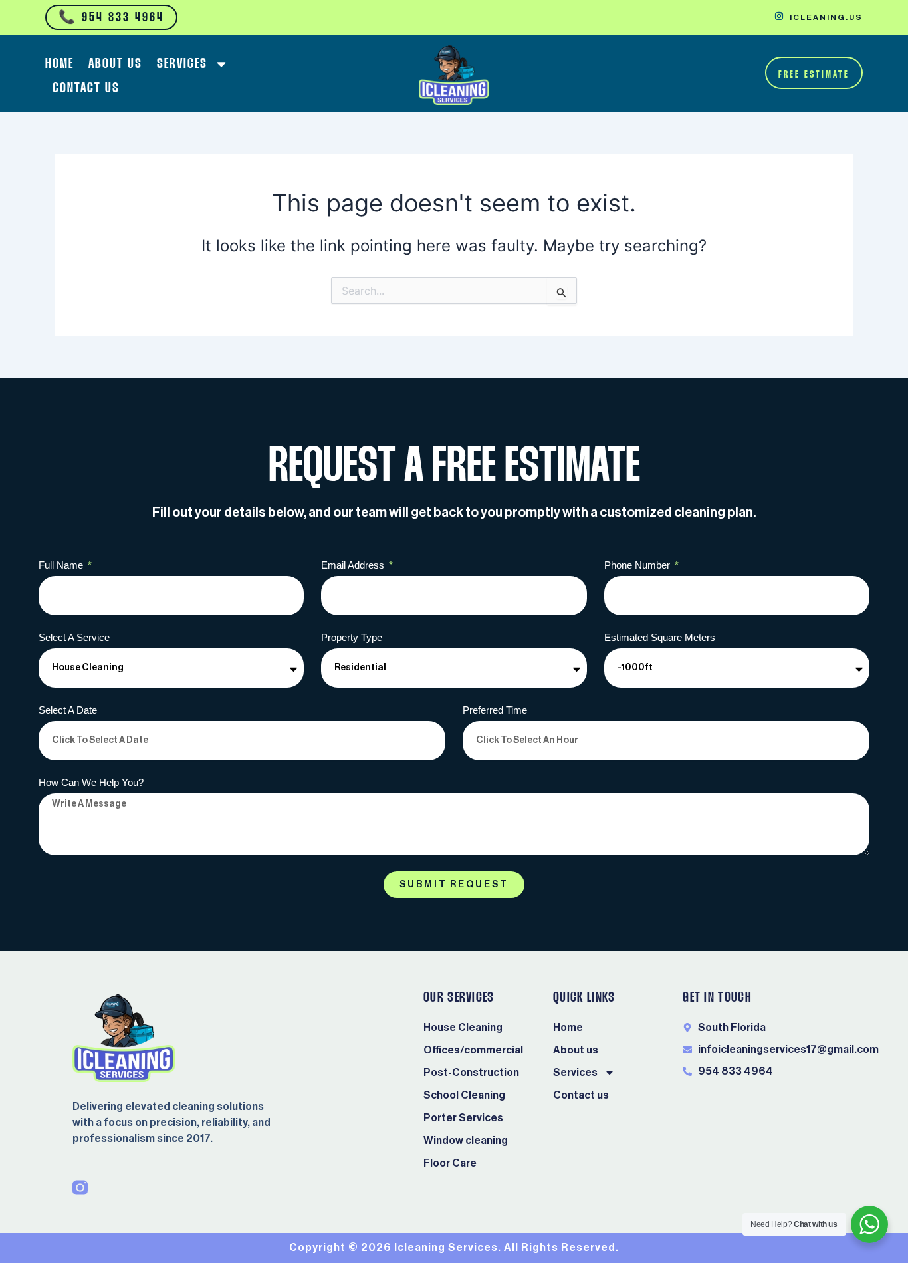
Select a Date (68, 710)
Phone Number (638, 565)
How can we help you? (91, 782)
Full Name (62, 565)
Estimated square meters (659, 637)
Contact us (86, 88)
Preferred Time (495, 710)
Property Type (351, 637)
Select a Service (74, 637)
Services (182, 63)
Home (59, 63)
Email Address (354, 565)
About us (115, 63)
